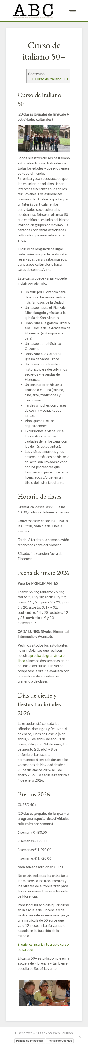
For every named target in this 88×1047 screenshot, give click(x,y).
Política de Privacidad (29, 1040)
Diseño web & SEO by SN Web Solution (44, 1033)
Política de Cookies (60, 1040)
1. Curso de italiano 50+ (50, 79)
